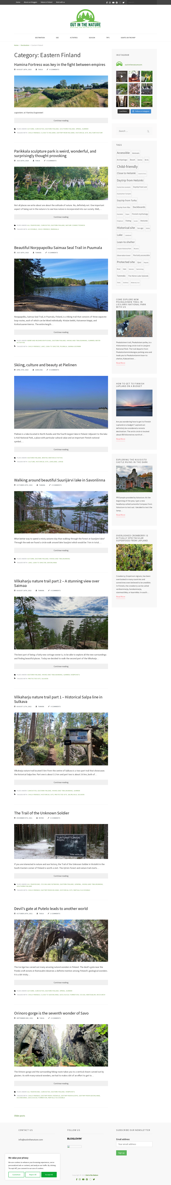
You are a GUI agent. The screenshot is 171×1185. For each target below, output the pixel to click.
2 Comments (55, 913)
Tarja (40, 69)
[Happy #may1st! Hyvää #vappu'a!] (134, 89)
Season (92, 37)
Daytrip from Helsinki (66, 133)
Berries (140, 160)
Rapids (146, 262)
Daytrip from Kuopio (69, 1096)
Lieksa (60, 462)
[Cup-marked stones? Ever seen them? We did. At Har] (146, 101)
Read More (120, 363)
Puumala (63, 346)
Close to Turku (142, 173)
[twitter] (123, 2)
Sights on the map (128, 37)
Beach (132, 160)
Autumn (30, 129)
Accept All (49, 1174)
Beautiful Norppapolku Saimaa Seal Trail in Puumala (58, 247)
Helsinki (144, 220)
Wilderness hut (135, 282)
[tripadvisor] (120, 2)
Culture (31, 462)
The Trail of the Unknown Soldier (41, 813)
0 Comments (54, 69)
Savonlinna (52, 563)
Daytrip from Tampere (124, 194)
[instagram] (110, 2)
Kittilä (148, 228)
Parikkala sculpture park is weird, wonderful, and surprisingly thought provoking (55, 153)
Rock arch (101, 995)
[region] (32, 1167)
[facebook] (107, 2)
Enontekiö (120, 214)
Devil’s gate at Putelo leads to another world (51, 908)
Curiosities (39, 129)
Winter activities (55, 458)
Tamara (38, 253)
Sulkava (45, 678)
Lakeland (53, 462)
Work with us (60, 2)
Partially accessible (81, 890)
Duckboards (22, 1098)
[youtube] (113, 2)
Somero (131, 269)
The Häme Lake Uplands (138, 276)
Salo (124, 269)
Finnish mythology (140, 214)
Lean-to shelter (52, 346)
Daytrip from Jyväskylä (50, 1096)
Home (18, 2)
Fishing (128, 221)
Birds (146, 160)
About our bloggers (30, 2)
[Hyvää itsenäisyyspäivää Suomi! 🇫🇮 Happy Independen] (121, 101)
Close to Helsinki (48, 133)
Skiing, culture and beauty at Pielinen (45, 364)
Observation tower (124, 255)
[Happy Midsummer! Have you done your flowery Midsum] (121, 89)
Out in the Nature (92, 1175)
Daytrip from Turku (127, 200)
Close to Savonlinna (50, 995)
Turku (118, 282)
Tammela (121, 275)
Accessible (32, 229)
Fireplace (120, 221)
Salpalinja (72, 794)
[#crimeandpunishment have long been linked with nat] (146, 89)
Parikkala (55, 229)
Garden (136, 221)
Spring (78, 129)
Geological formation (69, 995)
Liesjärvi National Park (124, 249)
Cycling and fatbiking (50, 884)
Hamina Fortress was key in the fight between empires (59, 64)
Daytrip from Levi (140, 187)
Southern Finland (67, 129)
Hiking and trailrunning (77, 340)
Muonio (136, 249)
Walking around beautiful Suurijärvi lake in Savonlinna (59, 480)
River (118, 269)
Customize (16, 1174)
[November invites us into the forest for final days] (134, 101)
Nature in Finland (46, 2)
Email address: (123, 1139)
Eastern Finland (52, 129)
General (78, 884)
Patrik (41, 818)
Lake (43, 346)
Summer (85, 129)
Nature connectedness (75, 225)
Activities (74, 37)
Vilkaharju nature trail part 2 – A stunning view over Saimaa (56, 583)
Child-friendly (34, 133)
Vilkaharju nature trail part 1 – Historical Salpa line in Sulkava (58, 699)
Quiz (139, 262)
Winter (45, 458)
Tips (108, 37)
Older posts (19, 1115)
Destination (40, 37)
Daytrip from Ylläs (123, 207)
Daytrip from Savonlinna (89, 1096)
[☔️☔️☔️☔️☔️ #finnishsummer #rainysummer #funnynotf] (146, 76)
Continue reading (61, 120)
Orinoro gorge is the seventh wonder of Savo (51, 1013)
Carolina (39, 370)
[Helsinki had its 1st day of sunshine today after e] (121, 76)
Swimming (139, 269)
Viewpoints (75, 675)
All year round (33, 225)
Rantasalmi (91, 995)
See (57, 37)
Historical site (82, 133)
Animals (135, 153)
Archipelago (122, 159)
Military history (96, 133)
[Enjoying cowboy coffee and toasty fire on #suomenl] (134, 76)
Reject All (32, 1174)
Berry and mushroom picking (39, 340)
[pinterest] (117, 2)
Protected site (34, 678)
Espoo (127, 214)
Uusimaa (125, 282)
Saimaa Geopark (74, 346)
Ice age (83, 995)
